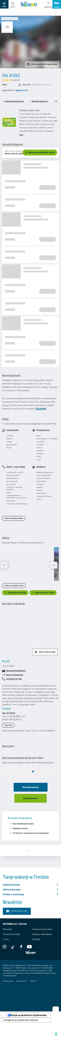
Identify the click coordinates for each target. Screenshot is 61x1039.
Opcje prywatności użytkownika (29, 1015)
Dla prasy (7, 929)
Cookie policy (22, 981)
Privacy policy (8, 981)
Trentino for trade (11, 934)
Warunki (33, 981)
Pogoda (36, 939)
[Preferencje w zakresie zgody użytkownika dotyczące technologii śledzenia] (56, 1034)
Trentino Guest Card (42, 929)
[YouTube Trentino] (29, 946)
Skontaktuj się (19, 911)
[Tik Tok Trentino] (13, 946)
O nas (6, 939)
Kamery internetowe (42, 934)
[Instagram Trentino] (4, 946)
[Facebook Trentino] (21, 946)
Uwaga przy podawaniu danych (21, 1020)
